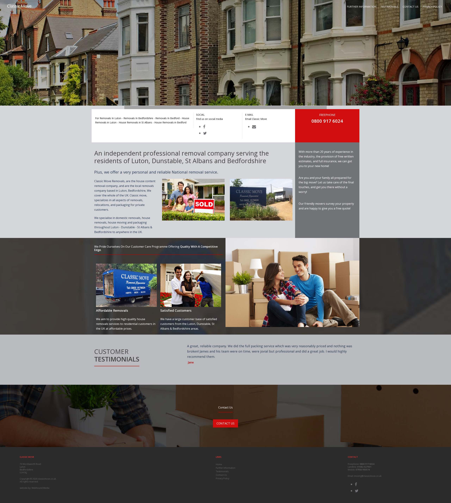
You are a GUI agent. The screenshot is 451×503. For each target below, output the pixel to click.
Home (219, 464)
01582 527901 (364, 466)
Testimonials (390, 6)
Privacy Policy (432, 6)
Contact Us (410, 6)
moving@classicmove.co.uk (367, 475)
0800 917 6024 (367, 464)
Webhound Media (40, 487)
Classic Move (19, 6)
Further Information (361, 6)
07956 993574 (363, 469)
